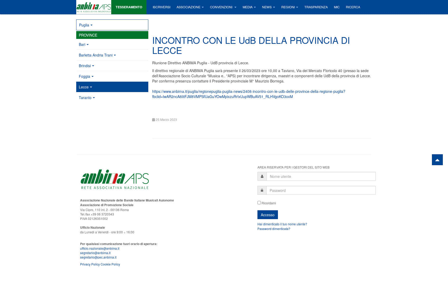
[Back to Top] (437, 159)
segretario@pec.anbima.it (98, 257)
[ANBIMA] (93, 7)
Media (248, 7)
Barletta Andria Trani (96, 55)
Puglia (84, 24)
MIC (337, 7)
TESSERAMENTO (129, 7)
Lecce (84, 86)
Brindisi (85, 65)
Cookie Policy (110, 264)
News (267, 7)
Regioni (288, 7)
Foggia (84, 76)
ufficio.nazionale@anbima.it (99, 248)
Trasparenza (316, 7)
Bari (82, 44)
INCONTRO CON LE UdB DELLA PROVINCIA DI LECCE (251, 45)
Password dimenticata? (273, 228)
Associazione (188, 7)
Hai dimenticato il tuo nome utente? (282, 224)
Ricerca (353, 7)
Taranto (85, 97)
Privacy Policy (90, 264)
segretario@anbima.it (95, 252)
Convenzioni (221, 7)
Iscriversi (161, 7)
